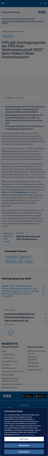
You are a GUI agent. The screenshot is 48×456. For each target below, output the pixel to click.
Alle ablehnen (24, 445)
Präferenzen (24, 439)
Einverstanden (24, 452)
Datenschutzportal (28, 434)
